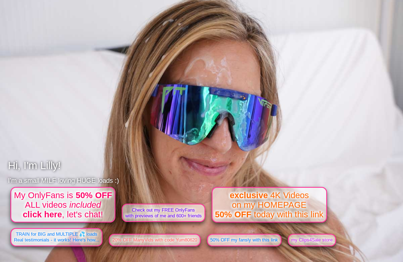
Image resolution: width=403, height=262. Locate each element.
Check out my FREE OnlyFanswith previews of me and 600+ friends (163, 212)
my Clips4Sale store (312, 240)
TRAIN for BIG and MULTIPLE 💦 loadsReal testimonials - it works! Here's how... (56, 237)
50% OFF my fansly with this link (244, 240)
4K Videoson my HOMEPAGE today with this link (269, 204)
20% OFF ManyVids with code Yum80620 (154, 240)
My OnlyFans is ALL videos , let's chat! (63, 204)
